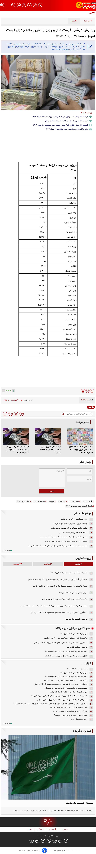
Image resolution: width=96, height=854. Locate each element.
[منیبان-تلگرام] (40, 5)
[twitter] (16, 414)
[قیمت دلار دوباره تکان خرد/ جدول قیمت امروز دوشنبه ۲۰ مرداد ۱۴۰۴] (16, 436)
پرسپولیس (74, 501)
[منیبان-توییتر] (29, 5)
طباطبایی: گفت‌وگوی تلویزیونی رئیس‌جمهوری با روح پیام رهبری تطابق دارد (57, 579)
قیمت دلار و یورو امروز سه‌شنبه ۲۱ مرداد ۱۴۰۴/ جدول (66, 121)
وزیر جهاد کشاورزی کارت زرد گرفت (74, 519)
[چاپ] (88, 391)
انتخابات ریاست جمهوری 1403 (79, 506)
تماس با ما (41, 836)
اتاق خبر (86, 663)
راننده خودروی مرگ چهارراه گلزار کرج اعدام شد (70, 523)
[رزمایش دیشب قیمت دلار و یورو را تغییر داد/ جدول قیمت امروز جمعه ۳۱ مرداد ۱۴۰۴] (22, 414)
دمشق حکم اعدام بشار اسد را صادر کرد (73, 532)
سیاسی (65, 829)
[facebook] (5, 414)
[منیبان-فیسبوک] (24, 5)
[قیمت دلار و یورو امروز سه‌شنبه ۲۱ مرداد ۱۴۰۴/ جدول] (48, 436)
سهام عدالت (39, 501)
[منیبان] (81, 5)
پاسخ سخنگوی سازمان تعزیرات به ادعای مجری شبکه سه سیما (63, 537)
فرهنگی (40, 829)
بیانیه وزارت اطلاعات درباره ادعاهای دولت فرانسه (69, 528)
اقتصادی (53, 829)
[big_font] (13, 390)
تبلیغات (49, 836)
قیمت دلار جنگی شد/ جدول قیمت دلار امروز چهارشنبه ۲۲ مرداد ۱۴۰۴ (60, 117)
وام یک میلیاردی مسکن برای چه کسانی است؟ (69, 573)
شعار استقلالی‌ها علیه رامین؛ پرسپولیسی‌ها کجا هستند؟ (66, 651)
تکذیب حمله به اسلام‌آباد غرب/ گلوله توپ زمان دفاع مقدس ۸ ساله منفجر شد (57, 546)
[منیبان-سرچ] (66, 841)
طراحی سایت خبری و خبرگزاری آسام (29, 851)
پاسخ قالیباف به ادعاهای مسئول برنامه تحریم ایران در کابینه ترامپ (59, 586)
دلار (89, 407)
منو (90, 13)
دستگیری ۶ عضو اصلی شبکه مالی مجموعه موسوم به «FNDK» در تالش (58, 612)
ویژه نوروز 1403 (23, 501)
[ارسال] (83, 391)
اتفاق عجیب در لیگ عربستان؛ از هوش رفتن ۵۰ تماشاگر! (66, 656)
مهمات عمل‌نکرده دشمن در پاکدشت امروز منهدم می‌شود (65, 541)
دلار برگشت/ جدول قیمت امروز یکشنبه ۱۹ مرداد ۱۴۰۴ (67, 129)
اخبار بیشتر (6, 551)
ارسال (52, 491)
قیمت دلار (87, 501)
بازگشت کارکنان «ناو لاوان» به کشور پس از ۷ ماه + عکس (64, 599)
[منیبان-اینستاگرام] (35, 5)
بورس (51, 501)
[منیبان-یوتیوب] (19, 5)
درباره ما (56, 836)
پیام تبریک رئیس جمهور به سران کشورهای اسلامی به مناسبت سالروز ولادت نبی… (53, 606)
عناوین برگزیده (82, 731)
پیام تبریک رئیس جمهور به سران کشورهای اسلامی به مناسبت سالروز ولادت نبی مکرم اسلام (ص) (50, 703)
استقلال (61, 501)
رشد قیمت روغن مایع (79, 719)
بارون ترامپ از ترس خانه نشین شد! (72, 592)
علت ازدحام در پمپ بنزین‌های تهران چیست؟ (70, 715)
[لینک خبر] (92, 391)
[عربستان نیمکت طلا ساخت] (48, 767)
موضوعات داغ (82, 513)
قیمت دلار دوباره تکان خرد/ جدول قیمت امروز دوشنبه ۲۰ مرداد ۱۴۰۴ (60, 125)
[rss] (13, 5)
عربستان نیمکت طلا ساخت (76, 619)
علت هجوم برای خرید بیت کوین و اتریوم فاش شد (68, 707)
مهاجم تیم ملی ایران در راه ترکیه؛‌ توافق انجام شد (68, 692)
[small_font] (3, 390)
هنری (29, 829)
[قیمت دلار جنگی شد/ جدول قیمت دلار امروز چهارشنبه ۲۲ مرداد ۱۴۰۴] (80, 436)
